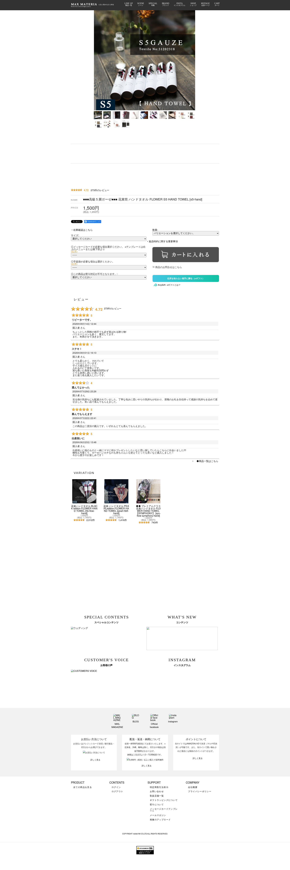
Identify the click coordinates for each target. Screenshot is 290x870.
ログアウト (117, 791)
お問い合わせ (157, 791)
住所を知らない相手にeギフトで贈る (186, 278)
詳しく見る (95, 759)
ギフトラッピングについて (164, 800)
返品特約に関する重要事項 (163, 241)
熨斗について (157, 804)
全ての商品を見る (82, 787)
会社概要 (192, 787)
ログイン (116, 787)
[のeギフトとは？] (167, 284)
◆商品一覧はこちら (206, 461)
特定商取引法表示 (159, 787)
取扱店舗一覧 (157, 796)
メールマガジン (158, 815)
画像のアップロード (160, 820)
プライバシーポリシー (199, 791)
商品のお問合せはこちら (168, 267)
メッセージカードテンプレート (164, 810)
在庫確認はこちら (83, 230)
